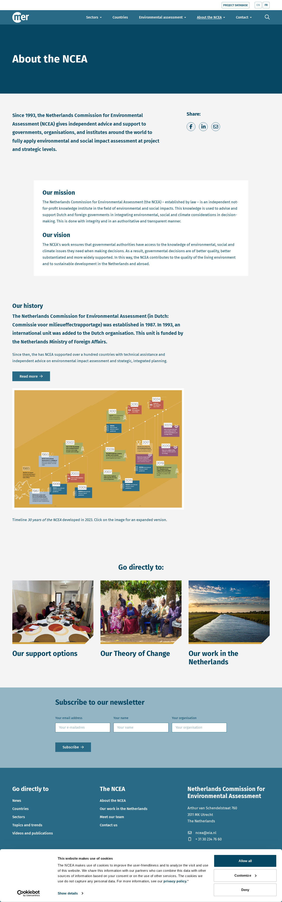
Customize (242, 875)
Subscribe (71, 747)
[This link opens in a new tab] (98, 449)
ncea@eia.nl (205, 832)
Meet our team (112, 817)
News (16, 800)
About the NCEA (113, 800)
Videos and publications (32, 833)
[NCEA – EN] (20, 17)
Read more (29, 376)
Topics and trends (27, 825)
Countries (20, 808)
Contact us (108, 825)
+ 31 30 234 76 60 (208, 839)
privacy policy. (175, 881)
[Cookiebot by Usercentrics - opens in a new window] (28, 893)
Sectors (18, 817)
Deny (245, 890)
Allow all (245, 861)
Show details (68, 893)
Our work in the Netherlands (123, 808)
